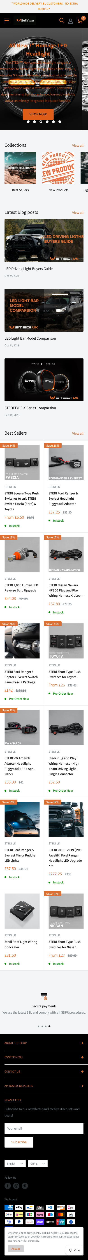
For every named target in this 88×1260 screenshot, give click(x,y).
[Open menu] (7, 20)
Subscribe (19, 1142)
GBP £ (33, 1163)
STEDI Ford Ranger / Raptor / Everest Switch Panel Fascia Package (21, 676)
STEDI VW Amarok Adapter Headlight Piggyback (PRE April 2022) (20, 766)
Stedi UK (10, 487)
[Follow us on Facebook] (8, 1186)
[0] (80, 20)
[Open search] (61, 20)
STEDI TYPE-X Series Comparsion (30, 407)
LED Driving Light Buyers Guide (29, 268)
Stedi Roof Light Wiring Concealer (21, 944)
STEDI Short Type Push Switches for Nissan (65, 944)
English (11, 1163)
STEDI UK (54, 665)
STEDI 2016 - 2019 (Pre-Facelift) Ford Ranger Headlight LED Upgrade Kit (65, 858)
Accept (16, 1248)
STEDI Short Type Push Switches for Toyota (65, 674)
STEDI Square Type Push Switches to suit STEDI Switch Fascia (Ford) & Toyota (22, 501)
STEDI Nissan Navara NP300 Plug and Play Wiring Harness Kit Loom (66, 590)
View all (77, 145)
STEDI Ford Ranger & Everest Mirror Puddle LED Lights (20, 855)
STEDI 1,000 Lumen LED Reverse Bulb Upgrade (21, 587)
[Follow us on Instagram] (16, 1186)
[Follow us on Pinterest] (25, 1186)
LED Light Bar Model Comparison (30, 338)
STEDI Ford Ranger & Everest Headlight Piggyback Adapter (63, 498)
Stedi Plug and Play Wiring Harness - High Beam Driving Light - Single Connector (64, 766)
